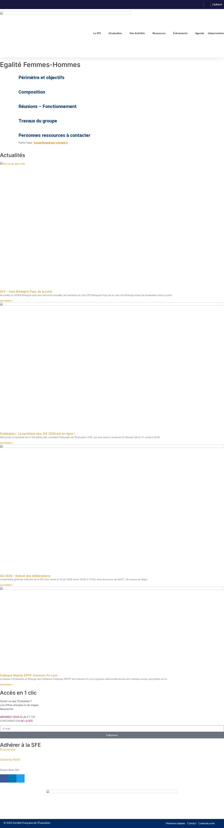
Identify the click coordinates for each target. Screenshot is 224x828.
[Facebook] (4, 778)
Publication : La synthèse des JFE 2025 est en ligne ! (37, 433)
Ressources (159, 33)
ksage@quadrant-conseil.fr (51, 142)
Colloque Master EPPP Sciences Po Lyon (29, 675)
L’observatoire (216, 33)
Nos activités (137, 33)
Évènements (180, 33)
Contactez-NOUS (10, 759)
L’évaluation (115, 33)
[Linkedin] (12, 778)
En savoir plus (8, 749)
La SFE (97, 33)
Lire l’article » (6, 300)
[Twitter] (20, 778)
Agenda (199, 33)
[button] (207, 4)
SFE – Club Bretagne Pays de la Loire (26, 291)
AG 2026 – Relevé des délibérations (25, 576)
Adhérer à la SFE (20, 745)
